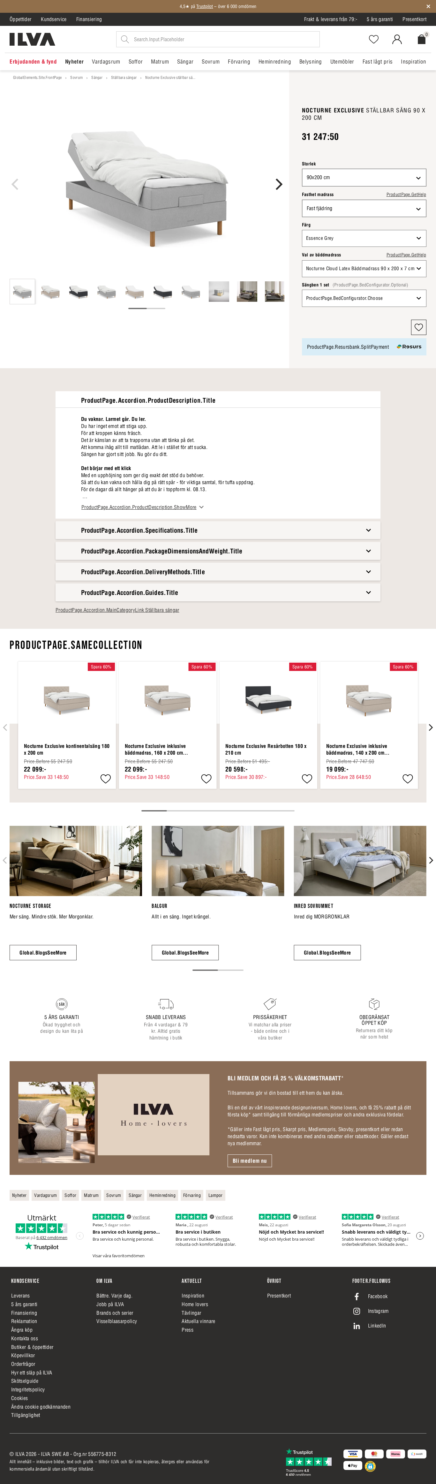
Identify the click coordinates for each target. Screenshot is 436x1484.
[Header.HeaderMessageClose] (428, 6)
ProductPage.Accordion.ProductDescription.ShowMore (139, 507)
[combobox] (364, 177)
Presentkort (414, 19)
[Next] (278, 184)
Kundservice (54, 19)
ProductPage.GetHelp (406, 194)
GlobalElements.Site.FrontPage (37, 77)
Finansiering (89, 19)
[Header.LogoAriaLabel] (32, 39)
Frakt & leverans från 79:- (330, 19)
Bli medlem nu (250, 1160)
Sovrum (76, 77)
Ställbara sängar (124, 77)
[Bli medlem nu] (114, 1118)
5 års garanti (380, 19)
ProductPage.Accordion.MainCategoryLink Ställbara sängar (117, 610)
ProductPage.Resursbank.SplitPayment (348, 347)
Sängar (96, 77)
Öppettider (20, 19)
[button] (418, 327)
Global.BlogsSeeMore (42, 952)
